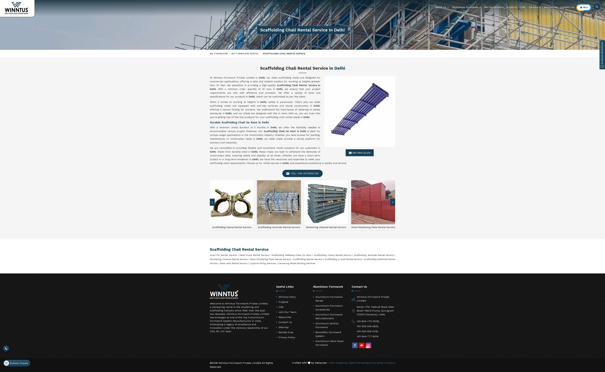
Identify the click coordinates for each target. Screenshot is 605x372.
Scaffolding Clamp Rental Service (332, 255)
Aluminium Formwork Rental (329, 298)
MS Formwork (492, 7)
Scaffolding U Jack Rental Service (343, 259)
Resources (550, 7)
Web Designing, (338, 362)
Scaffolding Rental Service (307, 259)
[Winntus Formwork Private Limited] (16, 8)
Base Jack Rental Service (233, 263)
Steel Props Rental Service (254, 255)
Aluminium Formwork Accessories (329, 307)
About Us (440, 7)
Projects (512, 7)
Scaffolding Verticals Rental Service (374, 255)
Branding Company (383, 362)
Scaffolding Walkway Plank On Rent (291, 255)
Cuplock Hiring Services (263, 263)
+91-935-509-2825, (368, 326)
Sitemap (284, 327)
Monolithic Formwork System (328, 334)
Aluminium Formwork (465, 7)
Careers (534, 7)
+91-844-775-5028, (368, 321)
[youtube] (361, 345)
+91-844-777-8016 (367, 336)
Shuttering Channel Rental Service (229, 259)
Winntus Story (287, 296)
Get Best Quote (361, 152)
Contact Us (567, 7)
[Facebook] (355, 345)
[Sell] (584, 7)
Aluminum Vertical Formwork (326, 325)
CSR (523, 7)
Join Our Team (288, 312)
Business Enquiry (18, 363)
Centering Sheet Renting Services (296, 263)
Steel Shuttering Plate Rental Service (270, 259)
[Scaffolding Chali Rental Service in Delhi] (359, 111)
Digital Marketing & (360, 362)
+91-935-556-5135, (367, 331)
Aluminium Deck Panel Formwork (329, 343)
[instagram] (368, 345)
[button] (392, 202)
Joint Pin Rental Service (223, 255)
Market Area (286, 332)
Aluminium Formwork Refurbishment (329, 316)
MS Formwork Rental (245, 53)
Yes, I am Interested (304, 173)
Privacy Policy (287, 337)
